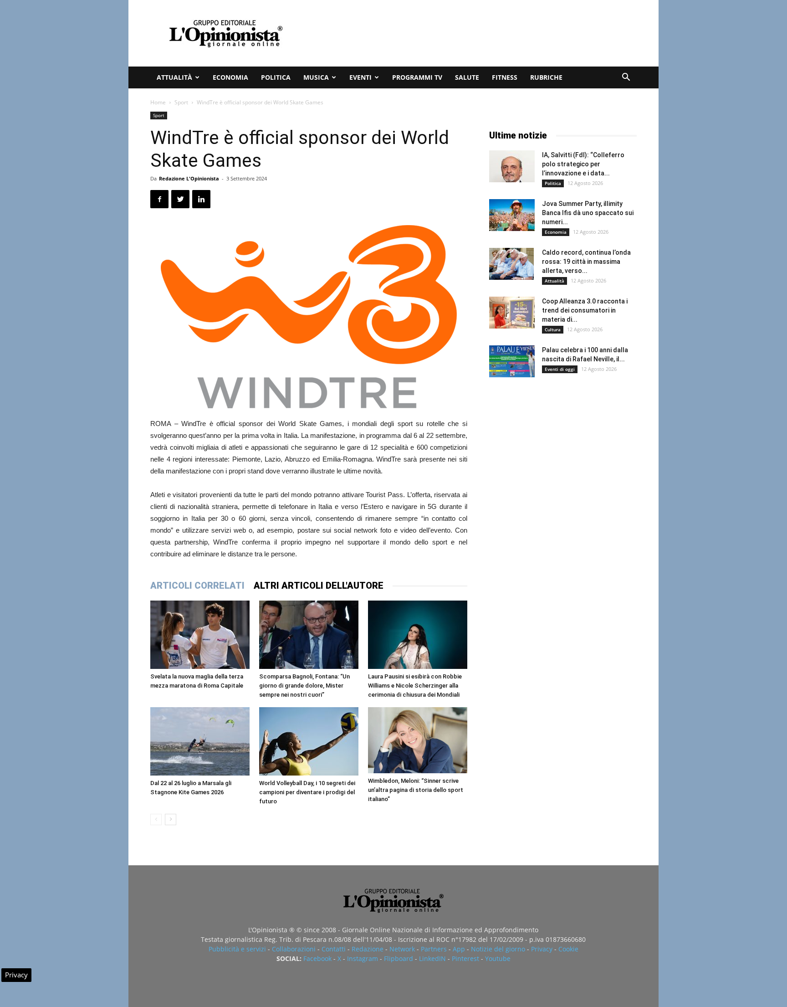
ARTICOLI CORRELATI (197, 585)
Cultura (553, 329)
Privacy (541, 949)
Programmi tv (417, 77)
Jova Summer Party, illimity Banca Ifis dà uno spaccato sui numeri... (588, 213)
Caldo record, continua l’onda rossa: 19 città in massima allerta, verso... (586, 261)
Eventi (360, 77)
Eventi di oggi (560, 369)
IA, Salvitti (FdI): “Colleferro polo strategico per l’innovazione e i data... (583, 164)
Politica (276, 77)
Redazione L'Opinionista (189, 178)
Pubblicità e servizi (237, 949)
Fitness (504, 77)
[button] (626, 78)
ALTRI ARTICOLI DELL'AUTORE (318, 585)
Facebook (317, 958)
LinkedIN (432, 958)
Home (158, 102)
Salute (467, 77)
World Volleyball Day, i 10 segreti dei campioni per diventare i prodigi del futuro (307, 792)
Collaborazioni (294, 949)
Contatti (334, 949)
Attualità (174, 77)
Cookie (568, 949)
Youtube (498, 958)
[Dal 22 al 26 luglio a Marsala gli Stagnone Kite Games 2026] (200, 741)
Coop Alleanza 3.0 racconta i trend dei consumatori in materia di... (585, 310)
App (459, 949)
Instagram (362, 958)
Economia (230, 77)
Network (402, 949)
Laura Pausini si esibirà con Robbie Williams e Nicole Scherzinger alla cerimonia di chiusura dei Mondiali (415, 685)
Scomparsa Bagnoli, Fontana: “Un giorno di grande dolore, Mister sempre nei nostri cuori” (304, 685)
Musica (316, 77)
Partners (434, 949)
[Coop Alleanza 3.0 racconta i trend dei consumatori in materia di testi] (512, 313)
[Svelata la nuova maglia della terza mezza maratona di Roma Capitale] (200, 635)
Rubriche (546, 77)
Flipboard (398, 958)
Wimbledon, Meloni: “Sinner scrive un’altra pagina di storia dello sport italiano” (415, 789)
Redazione (367, 949)
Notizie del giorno (498, 949)
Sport (181, 102)
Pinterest (465, 958)
